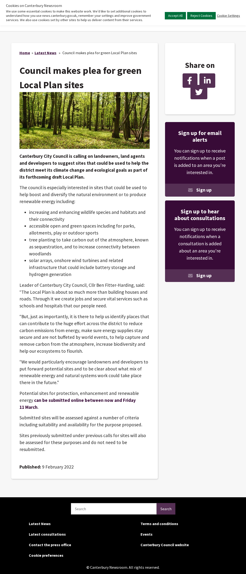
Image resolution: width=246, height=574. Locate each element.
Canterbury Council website (165, 544)
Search (166, 508)
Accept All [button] (175, 15)
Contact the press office (50, 544)
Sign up (204, 190)
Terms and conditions (159, 523)
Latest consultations (47, 534)
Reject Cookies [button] (201, 15)
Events (147, 534)
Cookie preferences (46, 555)
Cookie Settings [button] (228, 15)
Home (24, 52)
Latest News (45, 52)
